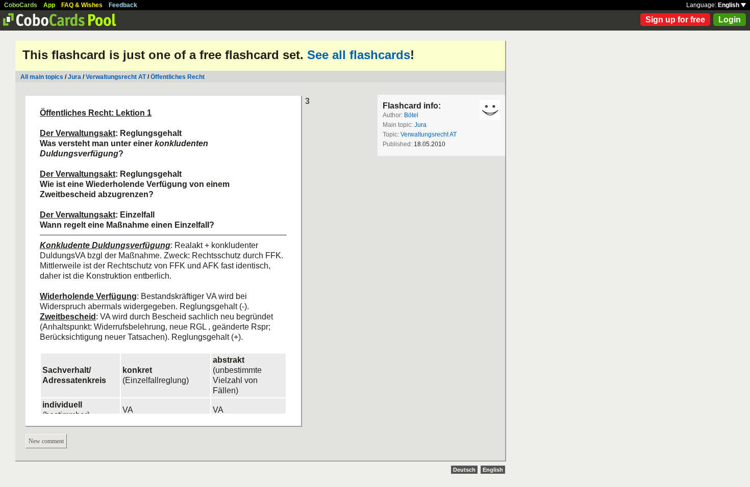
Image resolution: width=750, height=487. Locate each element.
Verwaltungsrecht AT (116, 76)
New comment (46, 441)
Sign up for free (675, 19)
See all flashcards (358, 55)
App (49, 5)
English (729, 5)
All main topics (41, 76)
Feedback (123, 5)
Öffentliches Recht (178, 76)
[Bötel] (490, 110)
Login (729, 19)
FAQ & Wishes (82, 5)
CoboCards (20, 5)
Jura (74, 76)
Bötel (411, 115)
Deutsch (464, 470)
